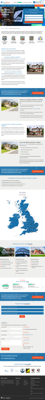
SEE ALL (22, 316)
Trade (8, 5)
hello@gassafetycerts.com (28, 334)
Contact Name (4, 327)
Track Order (20, 5)
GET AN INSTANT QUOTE (39, 5)
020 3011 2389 (38, 1)
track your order (34, 108)
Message (3, 338)
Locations (24, 5)
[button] (4, 5)
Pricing (11, 5)
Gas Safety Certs (4, 50)
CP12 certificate (20, 58)
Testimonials (15, 5)
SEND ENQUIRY (5, 348)
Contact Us (31, 5)
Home (2, 28)
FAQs (28, 5)
